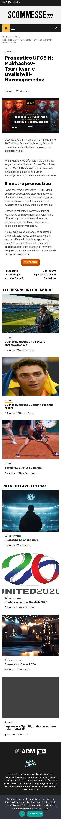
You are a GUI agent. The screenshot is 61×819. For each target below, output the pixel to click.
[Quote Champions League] (30, 511)
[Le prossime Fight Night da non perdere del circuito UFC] (30, 697)
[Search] (56, 28)
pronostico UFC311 (35, 190)
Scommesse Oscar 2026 (20, 664)
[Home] (6, 28)
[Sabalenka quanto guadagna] (30, 439)
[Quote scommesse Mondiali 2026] (30, 573)
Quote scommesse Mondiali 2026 (26, 602)
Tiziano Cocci (24, 91)
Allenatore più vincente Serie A (14, 274)
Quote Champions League (21, 540)
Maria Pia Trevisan (27, 350)
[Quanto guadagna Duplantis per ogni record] (30, 376)
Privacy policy (35, 813)
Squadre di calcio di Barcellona (45, 274)
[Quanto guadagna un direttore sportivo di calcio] (30, 313)
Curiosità (9, 52)
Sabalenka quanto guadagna (23, 467)
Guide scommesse (13, 536)
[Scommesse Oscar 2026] (30, 635)
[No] (57, 807)
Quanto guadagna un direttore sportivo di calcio (25, 343)
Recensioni (10, 722)
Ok (22, 813)
